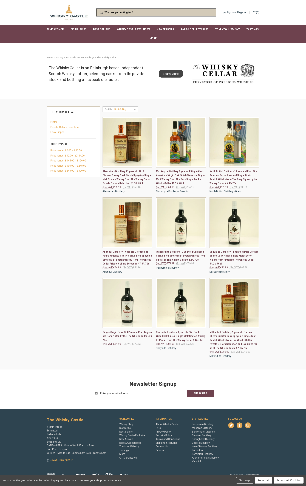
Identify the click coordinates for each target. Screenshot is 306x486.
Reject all (263, 480)
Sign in (230, 12)
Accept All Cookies (288, 480)
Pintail (53, 122)
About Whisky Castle (167, 424)
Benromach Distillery (203, 431)
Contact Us (162, 446)
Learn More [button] (171, 74)
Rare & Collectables (194, 29)
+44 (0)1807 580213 (61, 460)
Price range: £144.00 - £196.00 (68, 160)
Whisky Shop (55, 29)
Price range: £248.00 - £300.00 (68, 170)
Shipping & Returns (166, 442)
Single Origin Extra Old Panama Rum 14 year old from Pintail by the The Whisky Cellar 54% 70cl (127, 336)
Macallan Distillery (202, 428)
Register (242, 12)
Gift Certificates (128, 457)
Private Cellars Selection (64, 127)
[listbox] (126, 109)
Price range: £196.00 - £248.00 (68, 165)
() (257, 12)
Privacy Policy (163, 431)
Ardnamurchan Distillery (205, 457)
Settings (244, 480)
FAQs (159, 428)
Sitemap (160, 450)
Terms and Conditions (168, 439)
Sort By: (108, 109)
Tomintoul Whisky (227, 29)
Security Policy (164, 435)
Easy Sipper (57, 132)
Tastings (252, 29)
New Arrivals (165, 29)
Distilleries (78, 29)
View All (196, 461)
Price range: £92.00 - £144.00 (67, 155)
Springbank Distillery (203, 439)
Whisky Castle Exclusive (133, 29)
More (153, 38)
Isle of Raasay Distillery (204, 446)
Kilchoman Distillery (203, 424)
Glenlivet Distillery (201, 435)
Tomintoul (197, 450)
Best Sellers (101, 29)
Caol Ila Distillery (201, 442)
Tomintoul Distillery (202, 454)
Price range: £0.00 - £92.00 (66, 150)
